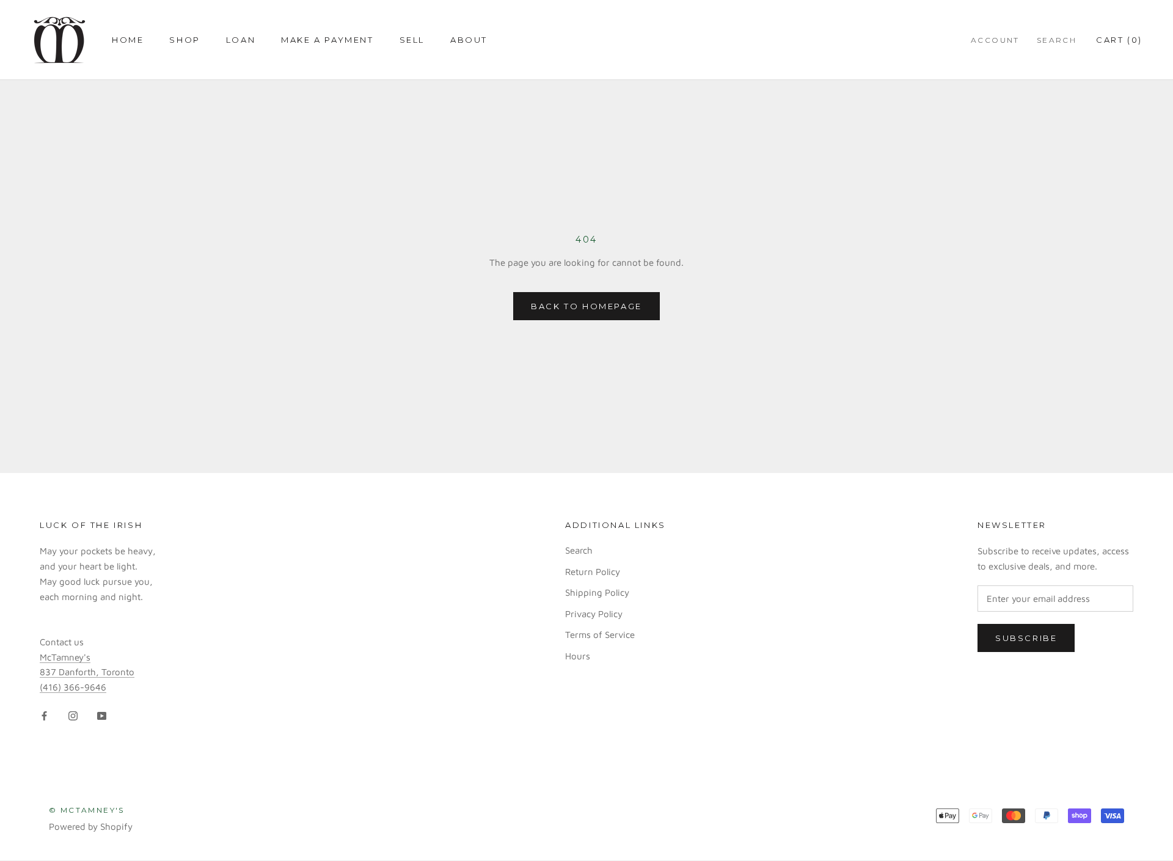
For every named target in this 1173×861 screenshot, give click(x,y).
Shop (184, 40)
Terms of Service (600, 634)
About (469, 40)
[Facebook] (44, 715)
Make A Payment (327, 40)
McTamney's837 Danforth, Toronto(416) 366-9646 (87, 672)
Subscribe (1026, 638)
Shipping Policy (597, 592)
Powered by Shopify (91, 826)
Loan (240, 40)
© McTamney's (87, 810)
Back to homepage (586, 306)
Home (128, 40)
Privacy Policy (594, 614)
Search (1056, 40)
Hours (577, 656)
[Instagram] (73, 715)
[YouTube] (101, 715)
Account (995, 40)
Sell (412, 40)
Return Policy (592, 571)
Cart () (1119, 40)
